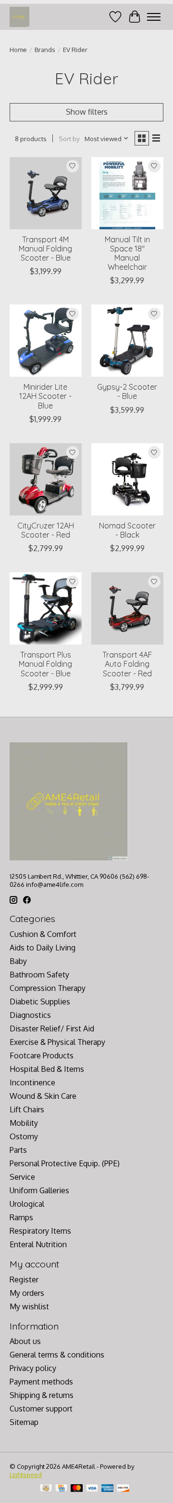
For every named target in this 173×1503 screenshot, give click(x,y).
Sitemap (24, 1422)
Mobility (24, 1123)
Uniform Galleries (39, 1190)
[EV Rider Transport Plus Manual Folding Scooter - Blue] (46, 608)
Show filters (87, 112)
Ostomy (24, 1136)
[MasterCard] (77, 1488)
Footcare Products (42, 1055)
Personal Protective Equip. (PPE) (65, 1163)
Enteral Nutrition (38, 1244)
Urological (27, 1204)
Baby (18, 961)
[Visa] (92, 1488)
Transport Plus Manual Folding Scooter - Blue (45, 664)
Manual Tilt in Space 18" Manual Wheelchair (127, 253)
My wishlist (29, 1306)
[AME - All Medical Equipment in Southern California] (19, 16)
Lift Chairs (27, 1109)
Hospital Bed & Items (47, 1069)
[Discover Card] (123, 1488)
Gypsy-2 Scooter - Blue (127, 391)
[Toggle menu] (153, 16)
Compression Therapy (48, 988)
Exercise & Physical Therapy (57, 1042)
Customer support (41, 1408)
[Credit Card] (61, 1488)
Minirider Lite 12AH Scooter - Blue (45, 396)
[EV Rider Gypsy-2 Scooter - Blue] (127, 340)
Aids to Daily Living (42, 947)
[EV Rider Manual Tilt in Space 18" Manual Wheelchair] (127, 193)
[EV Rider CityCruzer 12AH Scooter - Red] (46, 479)
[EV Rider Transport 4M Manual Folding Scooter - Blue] (46, 193)
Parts (18, 1150)
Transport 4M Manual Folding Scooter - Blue (45, 249)
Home (18, 49)
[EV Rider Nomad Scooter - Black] (127, 479)
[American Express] (107, 1488)
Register (24, 1279)
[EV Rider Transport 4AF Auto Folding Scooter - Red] (127, 608)
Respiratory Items (40, 1231)
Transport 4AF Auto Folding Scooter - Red (127, 664)
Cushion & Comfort (43, 934)
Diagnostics (30, 1015)
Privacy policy (33, 1368)
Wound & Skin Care (43, 1096)
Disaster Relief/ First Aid (52, 1028)
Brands (45, 49)
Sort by (69, 138)
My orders (27, 1293)
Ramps (21, 1217)
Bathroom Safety (39, 974)
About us (25, 1341)
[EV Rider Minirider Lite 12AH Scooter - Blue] (46, 340)
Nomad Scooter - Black (127, 530)
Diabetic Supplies (40, 1001)
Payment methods (41, 1381)
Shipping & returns (42, 1395)
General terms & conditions (57, 1354)
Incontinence (32, 1082)
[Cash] (46, 1488)
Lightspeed (26, 1474)
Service (22, 1177)
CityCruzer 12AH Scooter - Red (45, 530)
